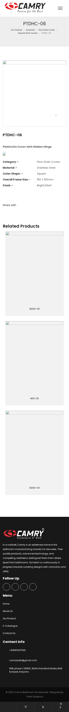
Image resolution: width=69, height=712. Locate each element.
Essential (30, 30)
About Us (8, 611)
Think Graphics (34, 696)
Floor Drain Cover (47, 30)
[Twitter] (15, 587)
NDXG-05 (34, 308)
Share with (9, 205)
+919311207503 (17, 650)
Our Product (16, 30)
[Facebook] (6, 587)
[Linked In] (33, 587)
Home (6, 603)
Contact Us (9, 633)
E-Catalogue (10, 625)
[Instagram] (24, 587)
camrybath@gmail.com (23, 660)
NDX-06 (34, 398)
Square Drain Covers (28, 33)
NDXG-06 (34, 487)
